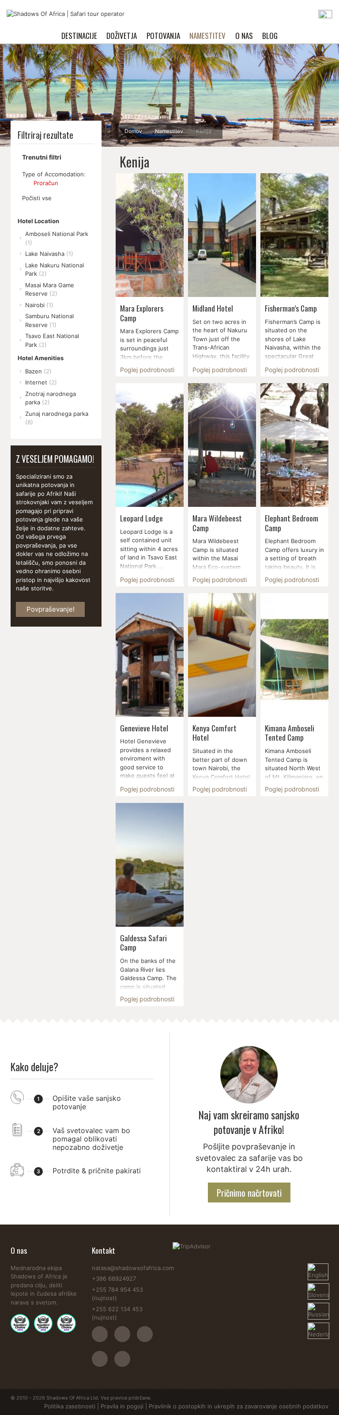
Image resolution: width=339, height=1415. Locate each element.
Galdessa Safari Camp (143, 942)
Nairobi (39, 304)
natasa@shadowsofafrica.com (133, 1267)
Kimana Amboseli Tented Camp (289, 732)
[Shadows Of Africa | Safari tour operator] (65, 14)
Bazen (38, 371)
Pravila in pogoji (122, 1406)
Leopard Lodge (141, 518)
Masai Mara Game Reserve (49, 289)
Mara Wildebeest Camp (217, 522)
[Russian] (318, 1306)
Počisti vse (37, 198)
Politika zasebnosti (69, 1406)
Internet (41, 382)
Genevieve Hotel (144, 728)
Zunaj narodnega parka (56, 418)
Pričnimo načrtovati (249, 1192)
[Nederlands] (318, 1326)
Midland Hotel (212, 308)
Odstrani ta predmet (26, 183)
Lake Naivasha (49, 253)
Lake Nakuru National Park (54, 270)
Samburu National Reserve (49, 320)
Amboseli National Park (56, 238)
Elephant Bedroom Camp (291, 522)
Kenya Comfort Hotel (214, 732)
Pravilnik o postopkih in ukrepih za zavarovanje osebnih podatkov (238, 1406)
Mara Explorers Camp (141, 312)
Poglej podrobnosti (147, 369)
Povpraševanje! (50, 609)
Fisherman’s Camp (291, 308)
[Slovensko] (318, 1287)
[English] (318, 1267)
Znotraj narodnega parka (50, 398)
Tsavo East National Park (52, 340)
